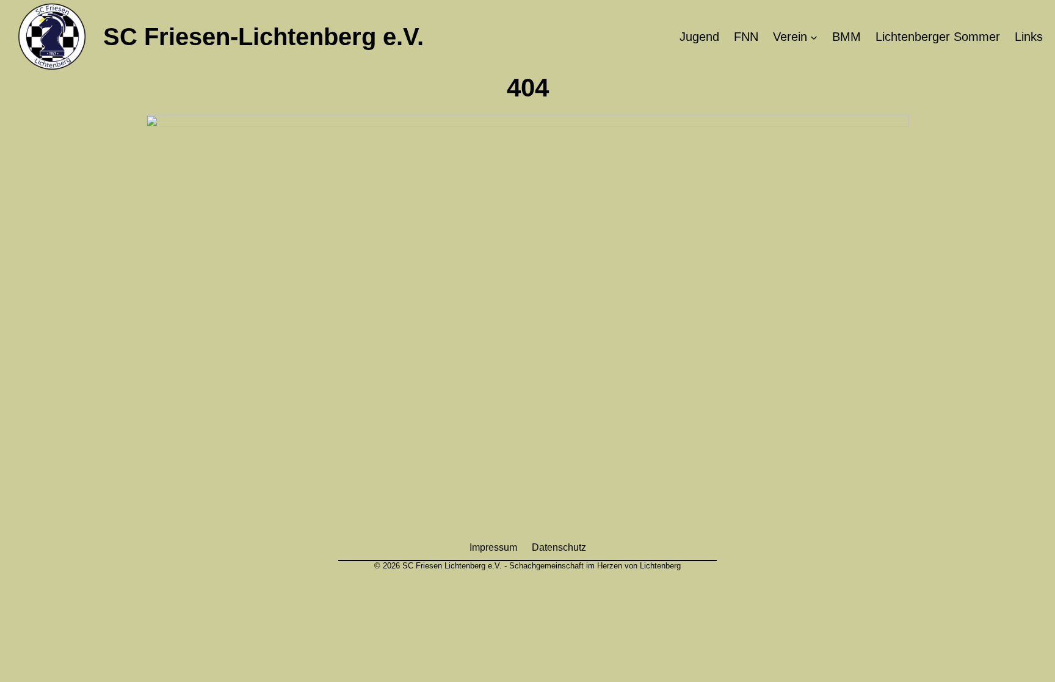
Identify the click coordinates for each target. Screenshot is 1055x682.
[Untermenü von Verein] (814, 36)
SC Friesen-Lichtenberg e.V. (263, 36)
